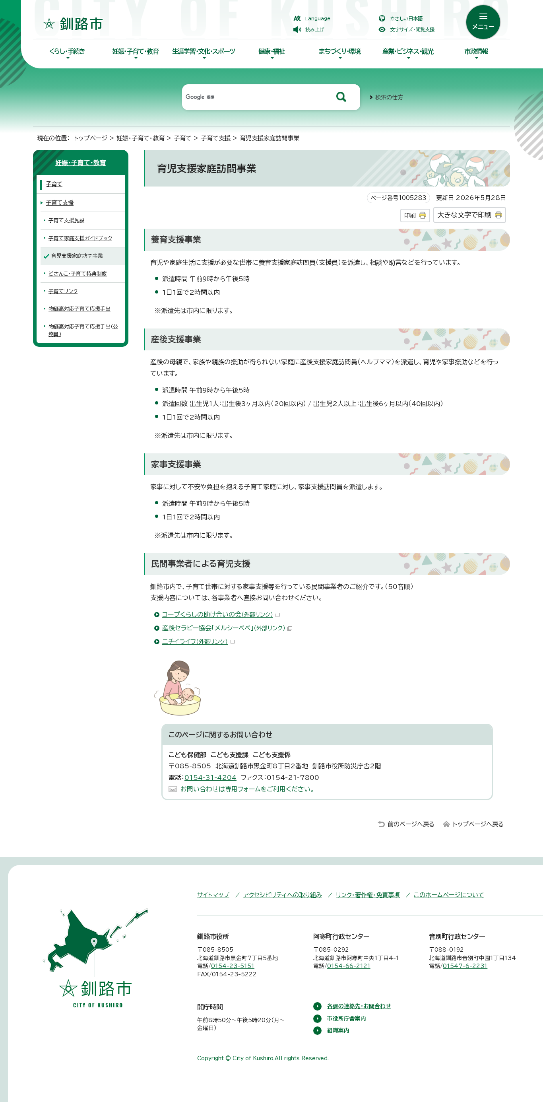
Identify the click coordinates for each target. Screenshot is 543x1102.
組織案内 (338, 1030)
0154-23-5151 (232, 966)
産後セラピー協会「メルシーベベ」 (223, 628)
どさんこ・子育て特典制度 (77, 273)
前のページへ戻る (411, 824)
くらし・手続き (67, 51)
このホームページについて (449, 895)
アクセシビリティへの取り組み (282, 895)
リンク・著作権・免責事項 (368, 895)
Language (317, 18)
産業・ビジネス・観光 (407, 51)
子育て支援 (216, 138)
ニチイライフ (195, 641)
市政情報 (476, 51)
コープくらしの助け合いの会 (217, 614)
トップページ (90, 138)
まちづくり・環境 (340, 51)
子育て (183, 138)
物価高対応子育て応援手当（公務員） (83, 330)
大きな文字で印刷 (464, 215)
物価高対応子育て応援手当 (79, 308)
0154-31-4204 (210, 777)
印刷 (409, 215)
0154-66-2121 (348, 966)
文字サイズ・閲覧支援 (412, 29)
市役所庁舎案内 (346, 1018)
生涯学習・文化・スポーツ (203, 51)
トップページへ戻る (478, 824)
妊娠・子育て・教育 (135, 51)
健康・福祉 (271, 51)
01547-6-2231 (465, 966)
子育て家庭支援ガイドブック (80, 238)
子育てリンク (63, 291)
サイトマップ (213, 895)
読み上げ (314, 29)
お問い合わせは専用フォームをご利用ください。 (247, 789)
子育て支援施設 (66, 220)
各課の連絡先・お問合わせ (359, 1006)
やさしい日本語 (406, 18)
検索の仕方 (389, 97)
